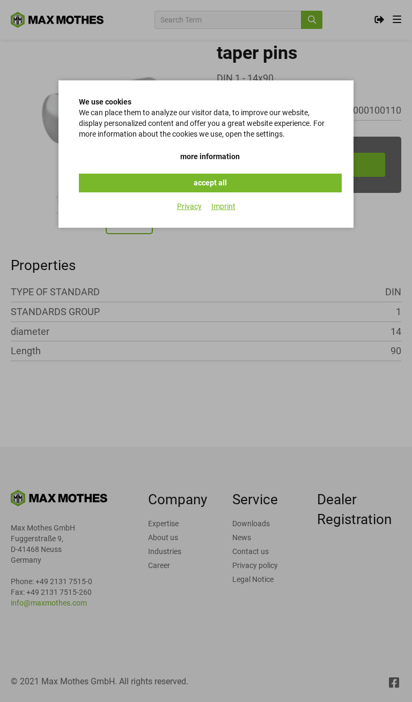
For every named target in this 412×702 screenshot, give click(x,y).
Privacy (189, 206)
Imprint (223, 206)
